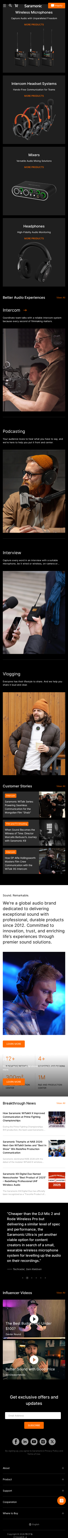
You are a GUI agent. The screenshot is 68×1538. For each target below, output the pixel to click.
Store (22, 5)
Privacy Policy (52, 1450)
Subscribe (34, 1425)
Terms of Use (33, 1454)
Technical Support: (53, 1534)
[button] (22, 1278)
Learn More (13, 1043)
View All (60, 297)
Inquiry (58, 5)
